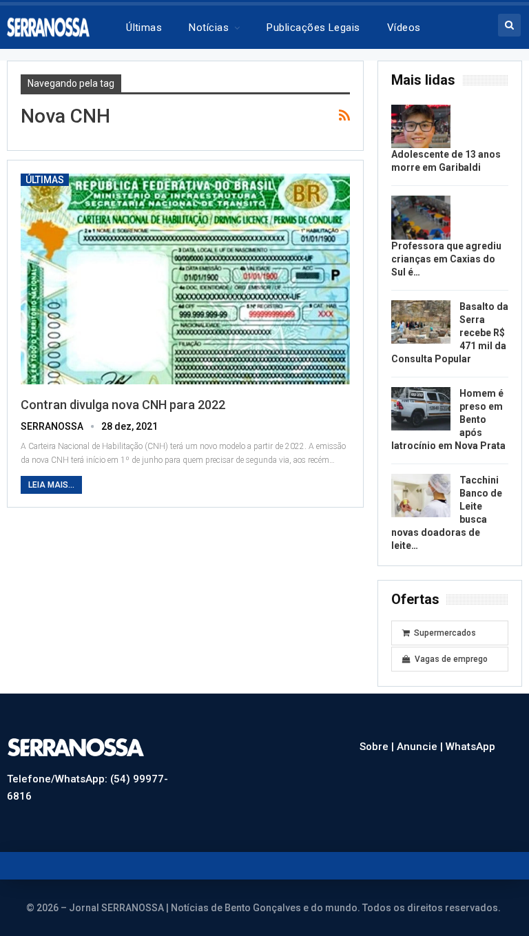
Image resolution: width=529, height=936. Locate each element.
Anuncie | (421, 746)
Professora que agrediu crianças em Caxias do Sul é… (446, 259)
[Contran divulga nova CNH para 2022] (185, 279)
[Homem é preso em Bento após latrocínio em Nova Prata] (420, 409)
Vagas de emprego (451, 659)
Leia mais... (51, 485)
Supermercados (445, 633)
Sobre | (378, 746)
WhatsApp (470, 746)
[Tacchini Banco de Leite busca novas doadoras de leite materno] (420, 496)
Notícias (209, 27)
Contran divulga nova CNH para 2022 (123, 404)
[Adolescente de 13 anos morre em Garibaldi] (420, 127)
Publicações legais (313, 27)
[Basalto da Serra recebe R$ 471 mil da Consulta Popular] (420, 322)
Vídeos (404, 27)
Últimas (144, 27)
